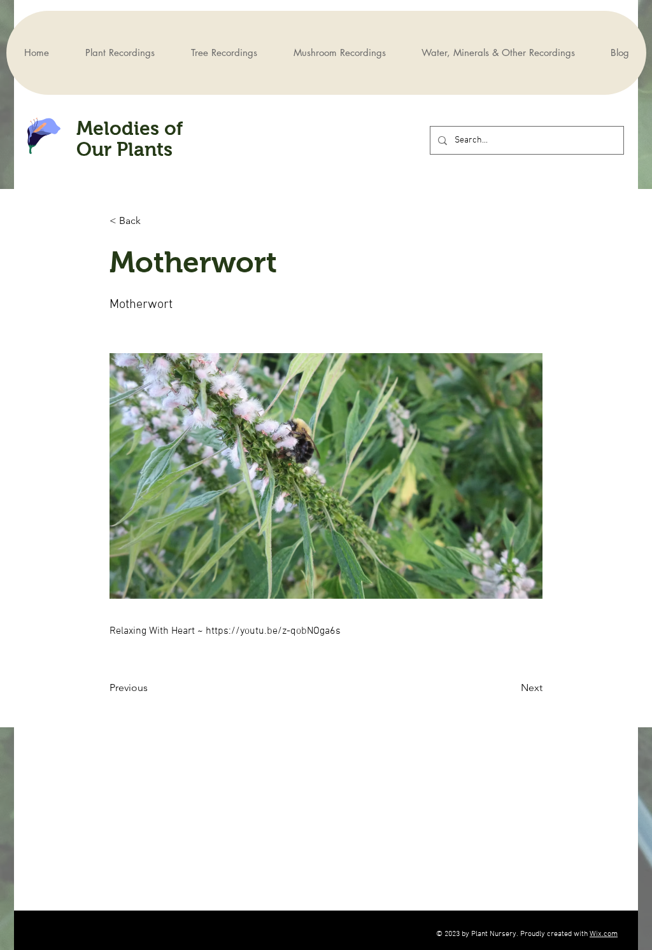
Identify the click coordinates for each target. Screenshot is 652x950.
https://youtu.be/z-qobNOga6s (273, 631)
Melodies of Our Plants (129, 139)
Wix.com (604, 934)
